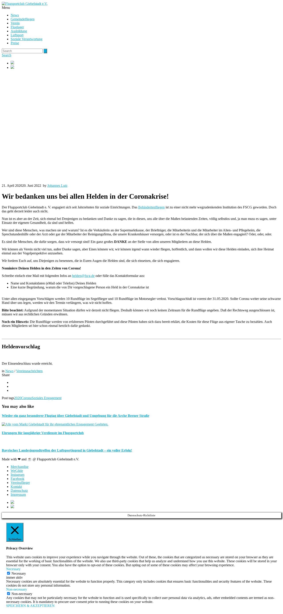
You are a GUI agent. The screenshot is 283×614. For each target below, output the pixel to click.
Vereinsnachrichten (29, 371)
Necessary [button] (13, 569)
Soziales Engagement (46, 398)
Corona (26, 398)
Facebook (17, 479)
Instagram (17, 475)
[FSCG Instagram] (146, 67)
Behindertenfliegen (151, 207)
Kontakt (16, 486)
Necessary (18, 573)
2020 (17, 398)
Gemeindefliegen (22, 19)
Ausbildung (19, 31)
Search (6, 55)
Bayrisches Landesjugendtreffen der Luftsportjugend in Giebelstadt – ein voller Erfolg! (67, 450)
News (15, 15)
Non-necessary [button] (16, 589)
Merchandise (20, 467)
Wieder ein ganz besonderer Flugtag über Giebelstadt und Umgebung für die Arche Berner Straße (75, 416)
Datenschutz (19, 490)
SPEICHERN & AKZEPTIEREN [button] (30, 606)
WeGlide (17, 471)
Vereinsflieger (20, 482)
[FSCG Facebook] (146, 63)
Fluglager (17, 27)
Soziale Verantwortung (26, 39)
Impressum (18, 494)
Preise (15, 43)
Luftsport (17, 35)
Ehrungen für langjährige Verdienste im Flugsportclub (43, 433)
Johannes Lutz (57, 185)
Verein (15, 23)
